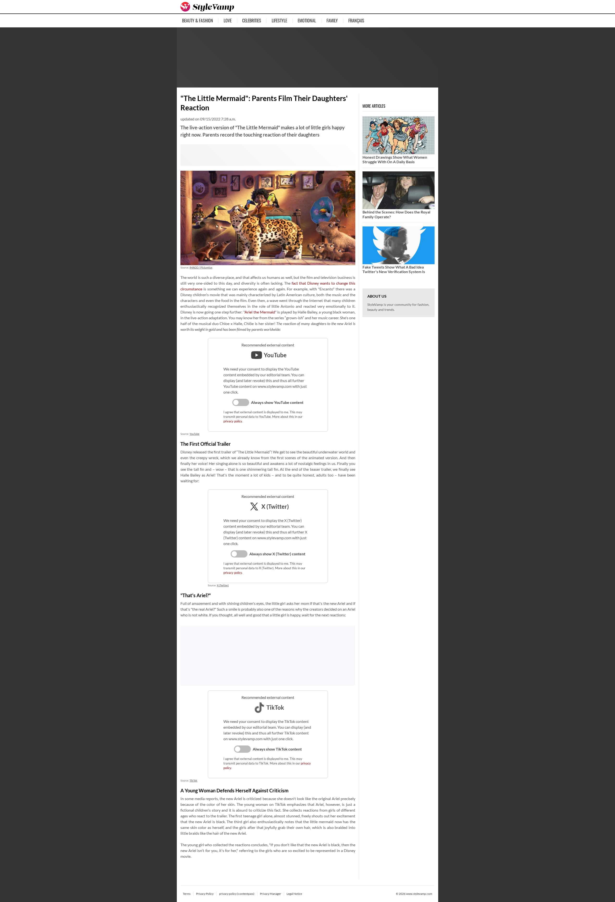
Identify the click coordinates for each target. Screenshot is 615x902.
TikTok (193, 780)
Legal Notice (294, 894)
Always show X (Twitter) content (277, 553)
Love (228, 20)
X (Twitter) (223, 585)
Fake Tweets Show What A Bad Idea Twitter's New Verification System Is (394, 269)
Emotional (307, 20)
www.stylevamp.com (419, 894)
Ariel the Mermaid (260, 312)
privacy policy (232, 421)
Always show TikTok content (277, 749)
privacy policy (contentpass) (236, 894)
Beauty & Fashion (197, 20)
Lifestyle (279, 20)
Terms (187, 894)
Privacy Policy (205, 894)
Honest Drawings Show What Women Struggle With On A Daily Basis (395, 159)
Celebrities (251, 20)
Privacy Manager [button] (270, 894)
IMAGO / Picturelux (201, 267)
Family (332, 20)
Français (356, 20)
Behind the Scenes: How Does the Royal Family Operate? (396, 214)
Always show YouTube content (277, 402)
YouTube (194, 433)
